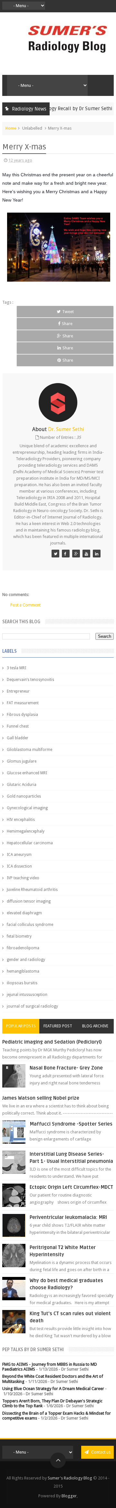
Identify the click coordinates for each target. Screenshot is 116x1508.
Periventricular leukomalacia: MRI (68, 1217)
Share (67, 323)
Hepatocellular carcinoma (30, 843)
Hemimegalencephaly (25, 831)
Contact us (100, 1452)
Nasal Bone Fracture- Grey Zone (66, 1068)
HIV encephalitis (21, 819)
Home (10, 128)
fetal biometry (19, 936)
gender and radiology (26, 959)
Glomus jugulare (21, 761)
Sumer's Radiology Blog (70, 1478)
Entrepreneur (18, 691)
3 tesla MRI (16, 668)
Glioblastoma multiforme (29, 749)
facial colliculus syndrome (30, 924)
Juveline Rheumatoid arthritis (32, 889)
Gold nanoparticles (24, 796)
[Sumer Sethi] (55, 553)
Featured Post (58, 1026)
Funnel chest (18, 726)
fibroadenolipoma (23, 948)
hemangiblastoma (23, 971)
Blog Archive (95, 1026)
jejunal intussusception (27, 994)
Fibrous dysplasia (22, 714)
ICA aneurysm (19, 854)
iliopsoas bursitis (22, 983)
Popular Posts (21, 1026)
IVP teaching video (23, 878)
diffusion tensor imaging (29, 901)
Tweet (68, 311)
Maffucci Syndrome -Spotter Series (71, 1124)
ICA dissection (19, 866)
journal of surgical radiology (32, 1006)
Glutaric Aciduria (21, 784)
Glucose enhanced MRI (27, 773)
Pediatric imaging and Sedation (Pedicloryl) (52, 1042)
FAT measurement (23, 703)
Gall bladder (17, 738)
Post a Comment (25, 604)
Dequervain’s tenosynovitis (30, 679)
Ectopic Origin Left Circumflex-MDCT (71, 1187)
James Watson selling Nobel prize (40, 1098)
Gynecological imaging (27, 808)
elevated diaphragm (24, 913)
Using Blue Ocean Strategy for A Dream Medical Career (53, 1388)
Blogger (69, 1495)
